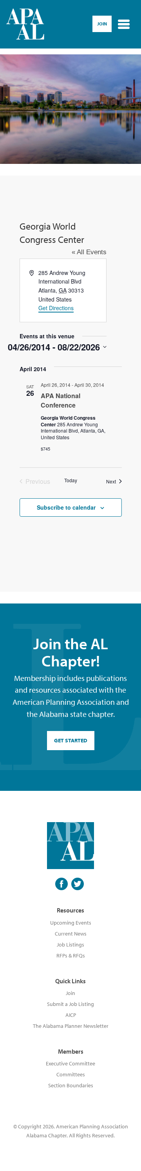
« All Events (89, 252)
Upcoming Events (70, 922)
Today (70, 480)
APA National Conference (60, 400)
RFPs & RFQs (70, 955)
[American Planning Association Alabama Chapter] (25, 24)
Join (70, 993)
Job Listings (70, 944)
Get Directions (56, 308)
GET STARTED (70, 740)
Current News (71, 933)
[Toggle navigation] (124, 24)
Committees (70, 1074)
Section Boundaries (70, 1085)
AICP (70, 1014)
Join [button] (102, 24)
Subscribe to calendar (66, 507)
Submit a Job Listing (70, 1004)
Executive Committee (70, 1063)
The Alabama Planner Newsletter (70, 1025)
